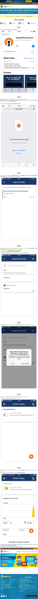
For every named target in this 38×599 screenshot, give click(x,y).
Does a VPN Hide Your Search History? (26, 580)
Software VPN (3, 581)
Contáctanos (11, 581)
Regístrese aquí (29, 16)
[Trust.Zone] (5, 7)
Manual (10, 587)
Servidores (3, 582)
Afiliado (2, 589)
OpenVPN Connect (10, 29)
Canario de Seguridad (5, 587)
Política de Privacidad (5, 585)
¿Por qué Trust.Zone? (13, 579)
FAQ (9, 585)
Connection (20, 546)
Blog (10, 584)
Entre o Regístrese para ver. (16, 103)
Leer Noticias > (21, 590)
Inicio (2, 579)
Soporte (10, 582)
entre (18, 16)
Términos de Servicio (5, 584)
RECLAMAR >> (28, 1)
